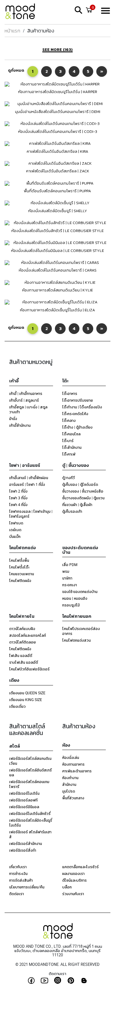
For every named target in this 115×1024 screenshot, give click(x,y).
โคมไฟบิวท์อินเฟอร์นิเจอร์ (29, 668)
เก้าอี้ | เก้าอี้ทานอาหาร (25, 393)
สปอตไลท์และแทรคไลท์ (27, 635)
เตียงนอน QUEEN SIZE (27, 692)
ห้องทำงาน (70, 777)
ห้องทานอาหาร (73, 764)
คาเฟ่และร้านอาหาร (77, 770)
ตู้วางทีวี (68, 477)
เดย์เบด (15, 529)
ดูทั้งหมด (16, 70)
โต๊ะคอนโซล (71, 433)
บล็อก (67, 886)
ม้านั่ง (13, 418)
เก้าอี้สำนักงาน (20, 425)
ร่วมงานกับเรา (73, 893)
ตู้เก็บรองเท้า (72, 511)
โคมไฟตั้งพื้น (19, 560)
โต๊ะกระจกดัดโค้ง (75, 413)
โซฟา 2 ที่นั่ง (18, 491)
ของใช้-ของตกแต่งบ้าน (80, 591)
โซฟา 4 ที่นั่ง (18, 504)
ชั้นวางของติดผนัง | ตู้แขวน (83, 497)
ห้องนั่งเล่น (70, 757)
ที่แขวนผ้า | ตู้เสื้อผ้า (77, 504)
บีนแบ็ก (15, 536)
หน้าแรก (12, 30)
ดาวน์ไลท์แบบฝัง (22, 628)
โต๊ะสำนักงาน (72, 447)
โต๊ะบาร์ (68, 440)
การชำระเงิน (18, 873)
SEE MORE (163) (57, 49)
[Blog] (84, 980)
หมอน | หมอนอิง (74, 598)
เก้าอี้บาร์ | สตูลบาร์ (24, 400)
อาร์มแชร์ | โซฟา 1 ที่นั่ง (27, 484)
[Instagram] (57, 980)
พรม (65, 571)
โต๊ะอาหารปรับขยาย (77, 400)
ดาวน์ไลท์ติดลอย (22, 642)
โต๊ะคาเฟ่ (68, 454)
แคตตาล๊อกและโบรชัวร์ (80, 866)
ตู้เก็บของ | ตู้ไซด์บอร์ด (80, 484)
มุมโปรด (68, 791)
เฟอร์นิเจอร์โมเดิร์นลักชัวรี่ (30, 813)
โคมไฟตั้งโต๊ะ (19, 567)
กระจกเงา (69, 584)
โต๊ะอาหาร (69, 393)
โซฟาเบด (16, 522)
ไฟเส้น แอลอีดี (20, 655)
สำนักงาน (69, 784)
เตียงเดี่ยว (17, 706)
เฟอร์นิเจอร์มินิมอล (24, 806)
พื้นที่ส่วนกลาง (73, 797)
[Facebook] (31, 980)
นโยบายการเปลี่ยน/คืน (26, 886)
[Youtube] (44, 980)
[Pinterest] (70, 980)
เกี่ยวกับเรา (18, 866)
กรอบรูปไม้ (71, 604)
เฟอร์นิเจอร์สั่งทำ (22, 850)
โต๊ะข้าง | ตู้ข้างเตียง (77, 427)
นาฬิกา (67, 578)
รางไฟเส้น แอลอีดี (23, 662)
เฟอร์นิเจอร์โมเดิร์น (24, 793)
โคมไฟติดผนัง (20, 580)
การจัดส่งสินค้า (21, 880)
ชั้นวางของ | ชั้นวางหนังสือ (82, 491)
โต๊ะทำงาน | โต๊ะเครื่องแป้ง (82, 406)
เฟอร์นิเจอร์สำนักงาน (25, 843)
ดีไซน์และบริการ (74, 880)
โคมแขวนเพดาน (21, 573)
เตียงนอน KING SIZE (25, 699)
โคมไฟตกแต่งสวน (76, 640)
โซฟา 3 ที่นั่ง (18, 497)
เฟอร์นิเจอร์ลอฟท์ (23, 799)
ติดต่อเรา (16, 893)
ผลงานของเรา (73, 873)
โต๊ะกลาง (69, 420)
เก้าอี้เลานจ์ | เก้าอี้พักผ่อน (28, 477)
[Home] (23, 12)
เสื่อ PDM (69, 564)
